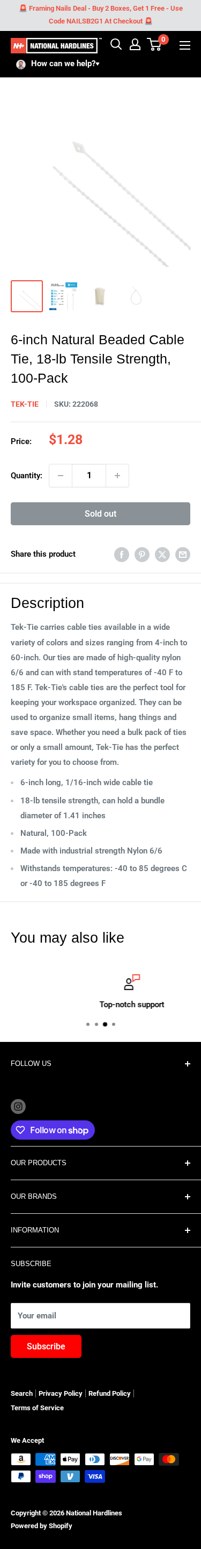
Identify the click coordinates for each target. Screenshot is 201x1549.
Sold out (100, 514)
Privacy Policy (61, 1393)
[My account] (135, 44)
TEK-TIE (25, 404)
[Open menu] (185, 45)
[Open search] (116, 44)
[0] (154, 44)
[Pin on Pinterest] (142, 554)
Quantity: (26, 475)
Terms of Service (37, 1408)
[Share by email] (182, 554)
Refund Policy (109, 1393)
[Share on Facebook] (121, 554)
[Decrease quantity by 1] (60, 475)
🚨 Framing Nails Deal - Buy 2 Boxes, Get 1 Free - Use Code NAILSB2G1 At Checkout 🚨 (101, 14)
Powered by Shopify (41, 1526)
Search (22, 1393)
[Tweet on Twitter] (162, 554)
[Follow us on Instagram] (18, 1106)
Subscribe (46, 1346)
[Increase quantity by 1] (117, 475)
